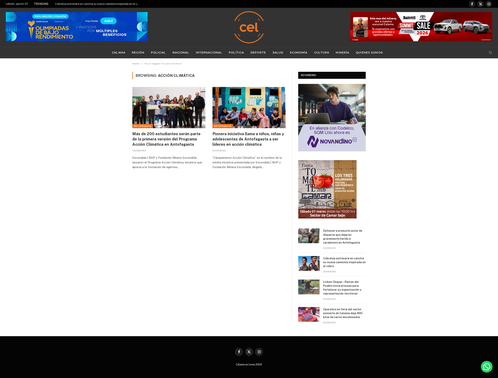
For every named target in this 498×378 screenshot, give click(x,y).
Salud (278, 52)
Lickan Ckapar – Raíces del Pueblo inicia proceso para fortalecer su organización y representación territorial (342, 287)
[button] (487, 367)
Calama (118, 52)
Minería (342, 52)
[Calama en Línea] (249, 27)
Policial (158, 52)
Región (138, 52)
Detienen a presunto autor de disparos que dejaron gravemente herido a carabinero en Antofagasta (342, 236)
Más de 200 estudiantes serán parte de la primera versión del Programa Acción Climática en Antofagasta (166, 139)
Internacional (209, 52)
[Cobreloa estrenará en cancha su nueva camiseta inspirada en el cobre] (309, 263)
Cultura (321, 52)
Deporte (258, 52)
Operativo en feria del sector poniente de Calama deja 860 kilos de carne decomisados (342, 313)
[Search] (490, 52)
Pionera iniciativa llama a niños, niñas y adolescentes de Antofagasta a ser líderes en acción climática (248, 139)
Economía (299, 52)
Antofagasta (142, 126)
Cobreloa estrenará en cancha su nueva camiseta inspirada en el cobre (99, 3)
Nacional (181, 52)
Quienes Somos (369, 52)
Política (236, 52)
